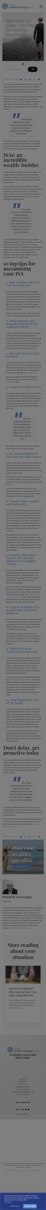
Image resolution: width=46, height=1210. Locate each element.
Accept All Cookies (29, 1206)
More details (7, 1202)
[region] (23, 1201)
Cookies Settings (15, 1206)
